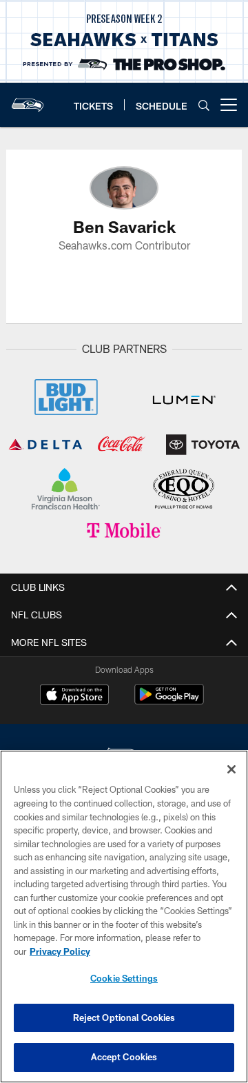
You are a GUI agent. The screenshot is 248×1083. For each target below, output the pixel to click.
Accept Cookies (124, 1056)
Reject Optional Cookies (124, 1017)
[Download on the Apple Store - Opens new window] (74, 696)
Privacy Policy (60, 951)
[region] (124, 916)
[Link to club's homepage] (27, 99)
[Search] (203, 105)
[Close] (231, 769)
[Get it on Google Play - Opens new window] (169, 701)
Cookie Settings (124, 978)
